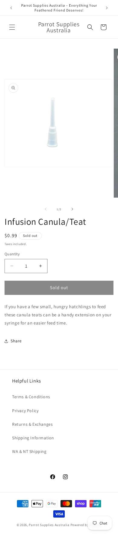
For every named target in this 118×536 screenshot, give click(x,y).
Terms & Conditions (31, 396)
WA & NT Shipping (29, 451)
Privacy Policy (25, 410)
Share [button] (16, 341)
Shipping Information (33, 438)
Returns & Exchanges (32, 424)
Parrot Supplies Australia (49, 525)
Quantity (12, 254)
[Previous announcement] (11, 8)
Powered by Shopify (86, 525)
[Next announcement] (106, 8)
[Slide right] (72, 209)
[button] (12, 27)
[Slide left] (45, 209)
